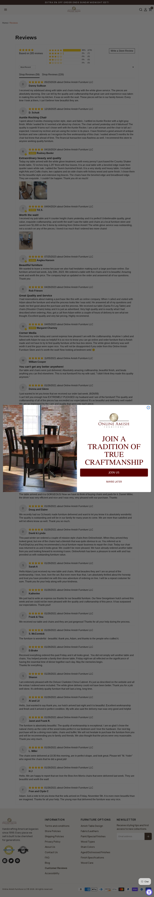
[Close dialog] (148, 407)
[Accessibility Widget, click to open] (149, 892)
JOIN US (114, 472)
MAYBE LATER (114, 481)
